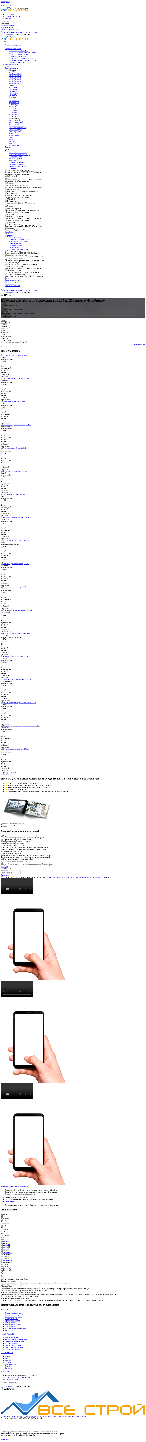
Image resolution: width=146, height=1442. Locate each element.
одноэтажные (14, 99)
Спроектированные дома (18, 249)
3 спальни (13, 112)
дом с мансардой (15, 130)
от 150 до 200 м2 (15, 76)
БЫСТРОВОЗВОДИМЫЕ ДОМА (21, 62)
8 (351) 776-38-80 (24, 1377)
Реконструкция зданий (17, 166)
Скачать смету (10, 1201)
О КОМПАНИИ (7, 1353)
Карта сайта (5, 1439)
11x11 (11, 93)
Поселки (8, 1366)
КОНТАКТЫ (6, 1372)
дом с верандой (15, 132)
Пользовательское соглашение (12, 1416)
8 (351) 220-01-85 (10, 1377)
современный (14, 135)
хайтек (11, 137)
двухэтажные (14, 101)
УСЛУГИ (4, 1309)
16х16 (16, 93)
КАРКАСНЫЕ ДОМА (17, 56)
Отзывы (8, 1362)
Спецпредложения (12, 280)
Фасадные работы (15, 158)
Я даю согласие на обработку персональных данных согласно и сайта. (57, 877)
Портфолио (9, 232)
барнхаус (12, 139)
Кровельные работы (16, 162)
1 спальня (12, 108)
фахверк (12, 143)
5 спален (12, 116)
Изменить (12, 26)
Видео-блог (9, 18)
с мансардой (13, 105)
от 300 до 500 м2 (15, 81)
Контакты (8, 278)
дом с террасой (14, 120)
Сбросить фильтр (139, 344)
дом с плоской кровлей (17, 128)
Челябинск (5, 29)
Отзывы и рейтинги (12, 16)
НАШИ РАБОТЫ (7, 1334)
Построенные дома (16, 237)
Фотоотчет (5, 1186)
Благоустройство (15, 157)
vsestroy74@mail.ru (12, 1379)
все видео (4, 867)
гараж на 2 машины (16, 126)
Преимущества (10, 1364)
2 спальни (13, 110)
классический (14, 141)
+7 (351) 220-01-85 (7, 34)
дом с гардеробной (16, 122)
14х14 (14, 89)
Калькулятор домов (12, 282)
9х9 (10, 89)
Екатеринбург (14, 29)
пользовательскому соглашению (60, 877)
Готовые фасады (15, 243)
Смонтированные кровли (18, 241)
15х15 (16, 91)
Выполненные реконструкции (20, 239)
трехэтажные (14, 103)
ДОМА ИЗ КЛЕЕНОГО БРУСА (21, 58)
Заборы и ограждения (17, 164)
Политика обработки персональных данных (40, 1416)
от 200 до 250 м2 (15, 78)
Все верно (4, 26)
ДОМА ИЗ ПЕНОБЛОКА (18, 54)
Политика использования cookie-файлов (71, 1416)
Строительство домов (13, 45)
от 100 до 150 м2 (15, 74)
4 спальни (13, 114)
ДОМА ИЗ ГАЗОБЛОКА (18, 51)
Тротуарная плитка (16, 247)
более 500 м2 (14, 83)
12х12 (11, 95)
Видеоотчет (24, 1186)
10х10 (11, 91)
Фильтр (4, 320)
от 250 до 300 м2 (15, 79)
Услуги (7, 147)
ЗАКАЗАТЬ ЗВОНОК (23, 34)
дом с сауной (14, 124)
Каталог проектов (11, 64)
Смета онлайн (14, 1186)
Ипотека (8, 1356)
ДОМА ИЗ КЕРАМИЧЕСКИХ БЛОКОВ (24, 53)
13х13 (14, 87)
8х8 (10, 87)
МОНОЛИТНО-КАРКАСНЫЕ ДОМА (23, 60)
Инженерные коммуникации (19, 155)
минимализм (14, 145)
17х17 (16, 95)
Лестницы (13, 168)
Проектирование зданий (18, 153)
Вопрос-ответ (10, 1358)
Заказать (4, 827)
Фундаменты (14, 160)
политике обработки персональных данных (90, 877)
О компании (9, 14)
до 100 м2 (12, 72)
